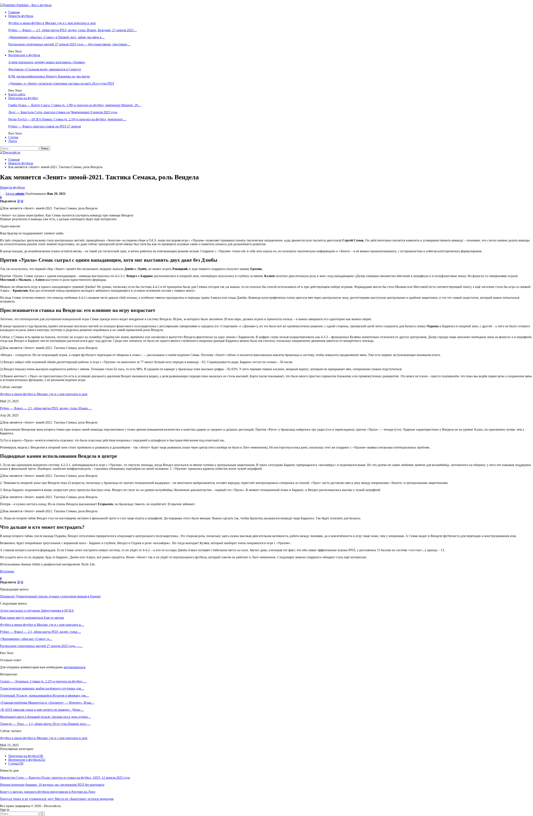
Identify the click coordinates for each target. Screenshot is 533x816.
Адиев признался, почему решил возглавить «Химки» (46, 62)
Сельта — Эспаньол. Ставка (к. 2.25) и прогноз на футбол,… (43, 681)
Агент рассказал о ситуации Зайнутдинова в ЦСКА (37, 610)
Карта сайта (16, 94)
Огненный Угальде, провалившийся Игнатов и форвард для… (44, 695)
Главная (14, 12)
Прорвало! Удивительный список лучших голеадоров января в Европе (50, 596)
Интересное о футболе (24, 55)
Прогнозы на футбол (23, 98)
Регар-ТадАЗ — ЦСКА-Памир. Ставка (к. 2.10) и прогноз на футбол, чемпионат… (67, 119)
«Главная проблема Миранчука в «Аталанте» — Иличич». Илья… (47, 702)
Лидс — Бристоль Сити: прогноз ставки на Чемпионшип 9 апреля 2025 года (62, 112)
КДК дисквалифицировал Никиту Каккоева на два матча (49, 76)
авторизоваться (74, 667)
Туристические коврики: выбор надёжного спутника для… (42, 688)
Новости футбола (20, 16)
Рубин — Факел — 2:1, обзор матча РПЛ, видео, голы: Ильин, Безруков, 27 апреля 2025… (72, 30)
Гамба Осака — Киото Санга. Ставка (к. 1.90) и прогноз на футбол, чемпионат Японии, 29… (74, 105)
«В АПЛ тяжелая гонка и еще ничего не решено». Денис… (42, 709)
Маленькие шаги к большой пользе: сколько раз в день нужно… (45, 717)
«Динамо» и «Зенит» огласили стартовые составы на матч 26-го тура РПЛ (61, 83)
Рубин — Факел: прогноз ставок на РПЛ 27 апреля (44, 126)
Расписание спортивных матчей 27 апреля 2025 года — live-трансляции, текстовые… (69, 44)
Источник (7, 571)
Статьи (13, 137)
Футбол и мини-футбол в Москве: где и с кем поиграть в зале (52, 23)
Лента (12, 141)
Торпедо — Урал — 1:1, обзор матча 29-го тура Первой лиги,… (45, 724)
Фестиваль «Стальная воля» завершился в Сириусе (44, 69)
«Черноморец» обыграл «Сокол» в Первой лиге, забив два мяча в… (56, 37)
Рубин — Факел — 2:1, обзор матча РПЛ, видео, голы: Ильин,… (46, 408)
